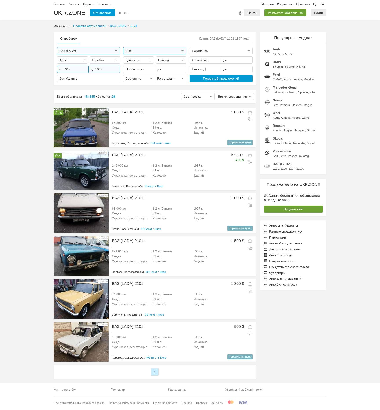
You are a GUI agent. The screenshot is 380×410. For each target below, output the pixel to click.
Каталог (74, 4)
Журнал (88, 4)
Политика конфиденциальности (129, 403)
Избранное (285, 4)
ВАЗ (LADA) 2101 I (129, 112)
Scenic (311, 130)
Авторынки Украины (283, 225)
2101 (133, 25)
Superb (311, 143)
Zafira (305, 117)
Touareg (304, 156)
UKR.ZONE (70, 12)
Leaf (275, 105)
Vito (312, 92)
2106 (284, 168)
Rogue (308, 105)
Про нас (187, 403)
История (268, 4)
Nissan (278, 100)
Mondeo (309, 79)
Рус (315, 4)
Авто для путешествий (285, 278)
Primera (285, 105)
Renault (279, 126)
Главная (60, 4)
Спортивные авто (281, 261)
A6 (279, 54)
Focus (288, 79)
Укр (324, 4)
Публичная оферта (165, 403)
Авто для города (281, 255)
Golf (275, 156)
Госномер (104, 4)
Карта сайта (177, 389)
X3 (298, 66)
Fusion (297, 79)
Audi (276, 49)
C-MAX (277, 79)
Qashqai (297, 105)
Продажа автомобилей (89, 25)
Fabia (276, 143)
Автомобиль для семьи (285, 243)
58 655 (90, 96)
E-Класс (290, 92)
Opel (276, 113)
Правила (201, 403)
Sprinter (303, 92)
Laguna (288, 130)
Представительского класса (289, 267)
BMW (277, 62)
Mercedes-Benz (285, 87)
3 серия (278, 66)
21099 (300, 168)
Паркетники (277, 237)
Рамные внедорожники (285, 231)
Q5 (285, 54)
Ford (276, 75)
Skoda (277, 138)
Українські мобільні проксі (243, 389)
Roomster (299, 143)
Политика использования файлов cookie (79, 403)
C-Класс (278, 92)
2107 (292, 168)
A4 (274, 54)
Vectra (296, 117)
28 (113, 96)
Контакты (217, 403)
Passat (292, 156)
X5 (303, 66)
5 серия (290, 66)
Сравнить (303, 4)
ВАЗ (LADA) (118, 25)
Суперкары (277, 273)
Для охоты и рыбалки (284, 249)
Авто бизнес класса (283, 284)
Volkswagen (282, 151)
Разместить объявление (285, 13)
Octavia (286, 143)
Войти (318, 13)
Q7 (290, 54)
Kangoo (277, 130)
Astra (276, 117)
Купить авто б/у (65, 389)
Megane (300, 130)
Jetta (283, 156)
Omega (285, 117)
